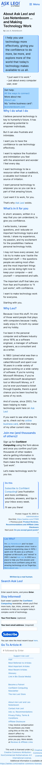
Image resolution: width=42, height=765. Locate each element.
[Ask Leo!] (11, 4)
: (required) (17, 625)
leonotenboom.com (14, 106)
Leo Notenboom (14, 544)
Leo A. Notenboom (14, 31)
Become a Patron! (16, 684)
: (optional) (13, 618)
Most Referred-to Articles (19, 663)
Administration (32, 516)
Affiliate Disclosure (16, 721)
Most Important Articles (19, 666)
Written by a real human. (21, 577)
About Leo (9, 100)
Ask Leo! (20, 202)
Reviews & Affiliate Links (22, 742)
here (36, 640)
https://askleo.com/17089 (28, 519)
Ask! (10, 659)
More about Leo (11, 568)
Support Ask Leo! (21, 656)
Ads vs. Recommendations (20, 712)
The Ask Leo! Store (17, 694)
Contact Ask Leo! (16, 708)
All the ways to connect (16, 93)
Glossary (12, 673)
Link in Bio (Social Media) (19, 676)
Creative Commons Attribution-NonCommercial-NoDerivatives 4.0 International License (16, 755)
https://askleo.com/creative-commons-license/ (20, 763)
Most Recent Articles (17, 670)
